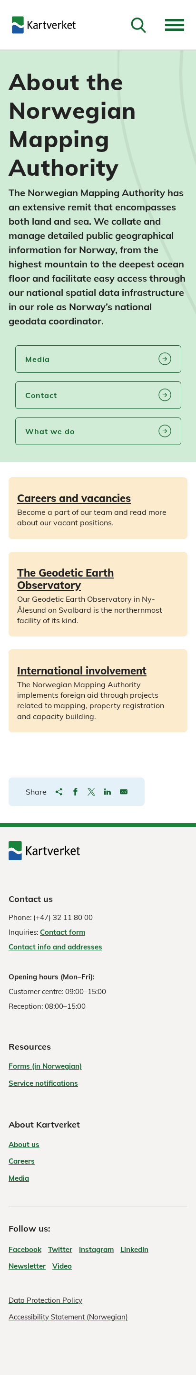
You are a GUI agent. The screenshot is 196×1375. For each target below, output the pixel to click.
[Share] (59, 792)
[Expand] (174, 25)
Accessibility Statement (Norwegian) (68, 1316)
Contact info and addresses (55, 946)
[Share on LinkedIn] (107, 792)
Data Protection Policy (45, 1300)
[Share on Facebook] (75, 792)
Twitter (60, 1249)
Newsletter (27, 1266)
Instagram (96, 1249)
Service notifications (43, 1083)
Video (62, 1266)
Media (37, 359)
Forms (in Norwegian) (45, 1066)
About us (24, 1144)
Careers (22, 1161)
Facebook (25, 1249)
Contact (41, 395)
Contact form (62, 932)
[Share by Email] (123, 792)
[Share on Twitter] (91, 792)
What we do (50, 431)
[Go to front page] (44, 25)
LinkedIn (134, 1249)
